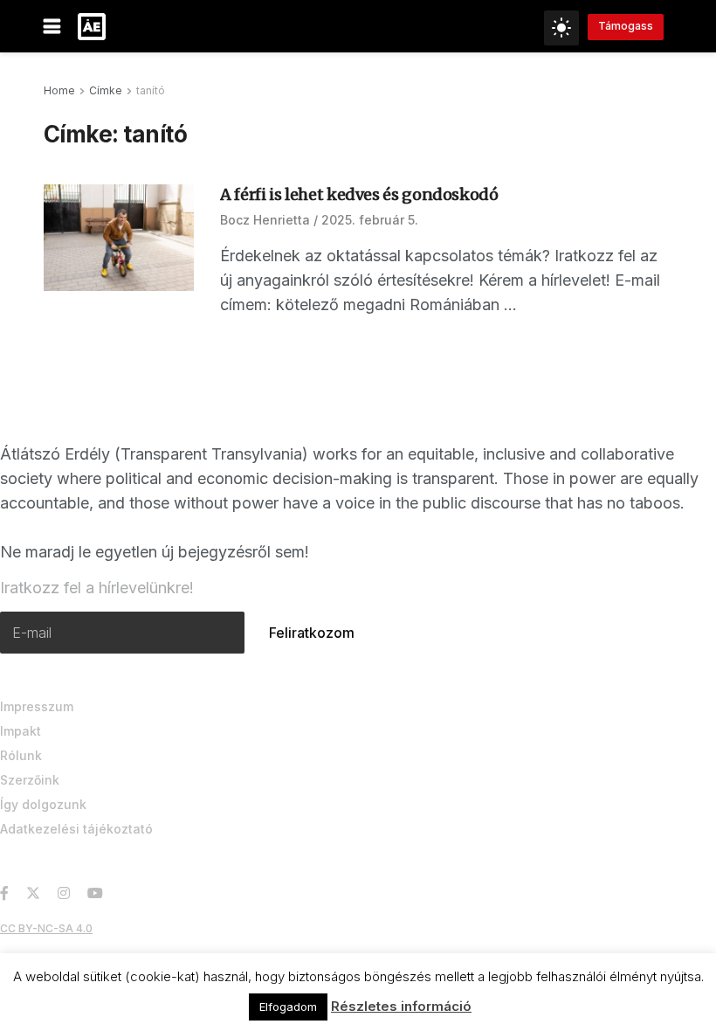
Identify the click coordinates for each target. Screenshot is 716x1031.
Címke (105, 90)
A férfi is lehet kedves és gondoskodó (359, 194)
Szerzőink (29, 779)
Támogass (625, 25)
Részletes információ (401, 1006)
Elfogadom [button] (288, 1007)
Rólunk (21, 755)
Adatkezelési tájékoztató (76, 828)
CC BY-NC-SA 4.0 (46, 928)
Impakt (20, 730)
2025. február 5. (369, 219)
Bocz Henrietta (265, 219)
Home (59, 90)
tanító (150, 90)
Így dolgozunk (43, 804)
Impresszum (36, 706)
